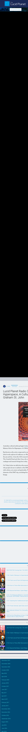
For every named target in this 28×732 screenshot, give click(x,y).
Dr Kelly (8, 386)
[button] (2, 570)
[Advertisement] (11, 551)
